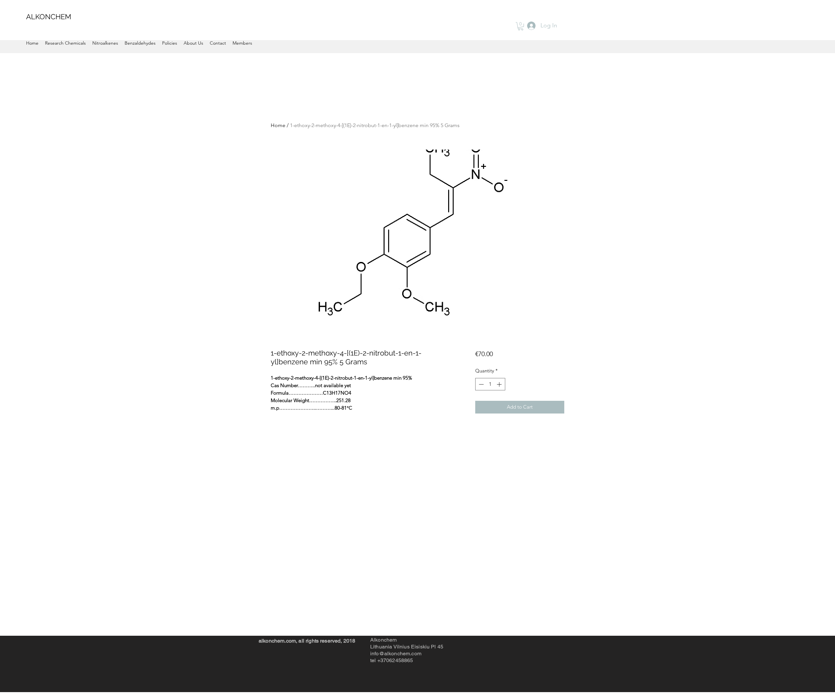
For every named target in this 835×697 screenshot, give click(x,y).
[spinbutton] (490, 384)
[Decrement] (480, 384)
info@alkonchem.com (395, 653)
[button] (520, 26)
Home (278, 125)
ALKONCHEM (48, 16)
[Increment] (499, 384)
